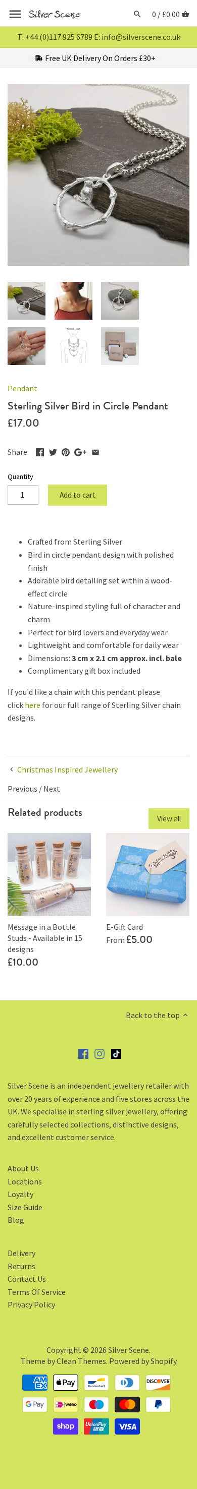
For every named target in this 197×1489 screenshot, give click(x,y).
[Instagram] (99, 1053)
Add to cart (77, 495)
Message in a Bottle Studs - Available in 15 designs (45, 938)
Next (51, 789)
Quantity (20, 476)
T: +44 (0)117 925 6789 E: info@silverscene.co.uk (98, 37)
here (32, 705)
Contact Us (27, 1279)
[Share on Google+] (80, 451)
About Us (23, 1168)
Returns (21, 1266)
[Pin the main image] (66, 451)
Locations (25, 1181)
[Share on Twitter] (53, 451)
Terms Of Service (37, 1292)
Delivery (21, 1253)
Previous (22, 789)
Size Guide (25, 1207)
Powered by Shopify (143, 1361)
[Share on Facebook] (40, 451)
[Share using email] (95, 451)
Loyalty (20, 1194)
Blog (16, 1220)
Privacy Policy (31, 1304)
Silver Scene (128, 1350)
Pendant (22, 388)
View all (169, 818)
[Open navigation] (15, 14)
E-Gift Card (124, 927)
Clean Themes (81, 1361)
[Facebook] (83, 1053)
